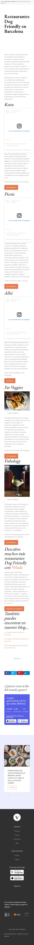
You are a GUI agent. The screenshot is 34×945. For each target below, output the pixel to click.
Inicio (2, 1)
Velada (18, 78)
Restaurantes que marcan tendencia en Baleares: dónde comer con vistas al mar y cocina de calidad (16, 776)
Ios (5, 603)
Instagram (9, 381)
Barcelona (17, 658)
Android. (10, 603)
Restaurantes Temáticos (10, 1)
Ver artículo (12, 787)
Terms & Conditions (20, 929)
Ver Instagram (11, 187)
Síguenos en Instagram (14, 609)
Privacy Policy (12, 929)
